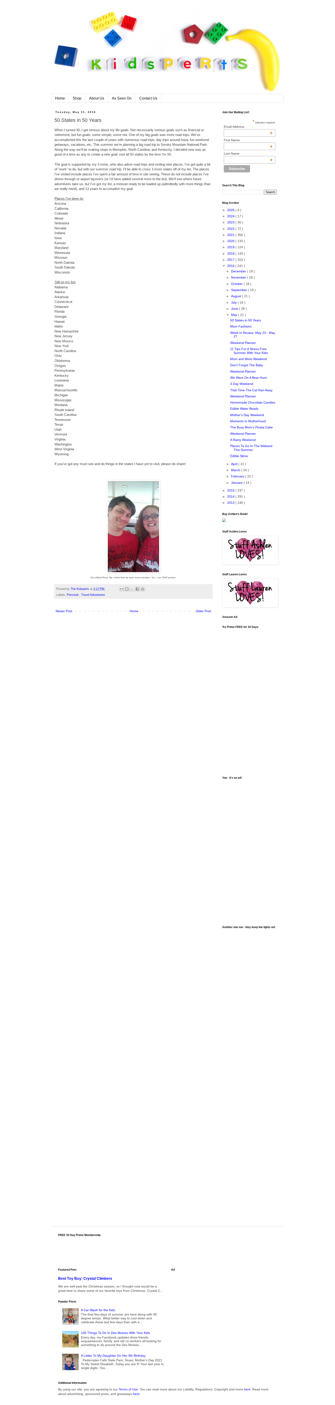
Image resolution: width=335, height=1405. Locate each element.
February (238, 476)
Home (60, 98)
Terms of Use (128, 1389)
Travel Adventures (93, 594)
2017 (231, 259)
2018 (231, 253)
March (236, 470)
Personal (73, 594)
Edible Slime (239, 456)
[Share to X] (132, 589)
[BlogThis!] (127, 589)
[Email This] (121, 589)
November (239, 277)
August (236, 296)
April (234, 464)
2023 (231, 222)
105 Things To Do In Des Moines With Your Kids (115, 1333)
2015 (231, 490)
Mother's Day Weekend (247, 415)
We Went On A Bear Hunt (248, 377)
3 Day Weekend (241, 384)
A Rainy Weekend (243, 440)
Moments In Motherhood (248, 421)
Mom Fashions (241, 326)
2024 (231, 216)
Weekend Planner (243, 343)
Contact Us (148, 98)
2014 (231, 496)
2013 (231, 502)
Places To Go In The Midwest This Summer (251, 448)
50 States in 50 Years (245, 320)
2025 (231, 210)
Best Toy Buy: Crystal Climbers (85, 1278)
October (237, 284)
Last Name (248, 153)
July (234, 302)
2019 (231, 247)
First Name (248, 140)
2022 (231, 228)
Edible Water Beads (244, 408)
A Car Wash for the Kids (98, 1310)
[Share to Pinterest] (142, 589)
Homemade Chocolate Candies (252, 402)
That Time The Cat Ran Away (251, 390)
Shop (77, 98)
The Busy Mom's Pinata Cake (251, 427)
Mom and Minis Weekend (248, 359)
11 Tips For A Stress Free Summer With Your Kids (249, 351)
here (247, 1389)
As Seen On (121, 98)
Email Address (248, 126)
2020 (231, 241)
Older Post (203, 611)
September (239, 290)
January (237, 482)
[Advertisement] (249, 850)
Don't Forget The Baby (246, 365)
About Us (96, 98)
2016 (231, 266)
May (234, 315)
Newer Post (64, 611)
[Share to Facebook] (137, 589)
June (235, 308)
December (239, 271)
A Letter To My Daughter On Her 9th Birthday (113, 1355)
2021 (231, 235)
